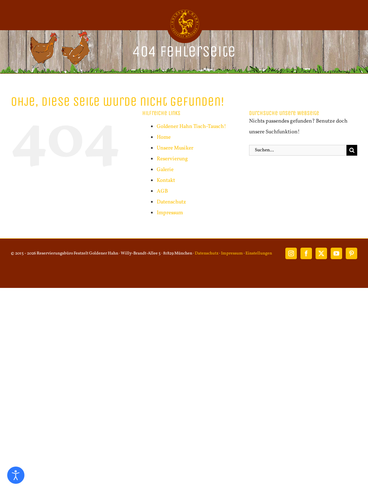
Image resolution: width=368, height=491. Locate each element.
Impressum (170, 213)
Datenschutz (171, 202)
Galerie (165, 170)
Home (164, 137)
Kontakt (166, 180)
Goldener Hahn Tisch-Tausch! (191, 126)
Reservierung (172, 159)
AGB (162, 191)
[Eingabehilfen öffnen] (15, 475)
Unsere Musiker (175, 148)
